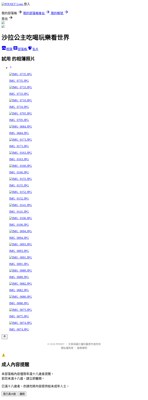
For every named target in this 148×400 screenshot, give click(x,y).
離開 (22, 393)
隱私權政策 (67, 347)
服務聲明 (82, 347)
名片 (35, 49)
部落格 (23, 49)
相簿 (9, 49)
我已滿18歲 (9, 393)
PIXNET (60, 344)
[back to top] (5, 336)
